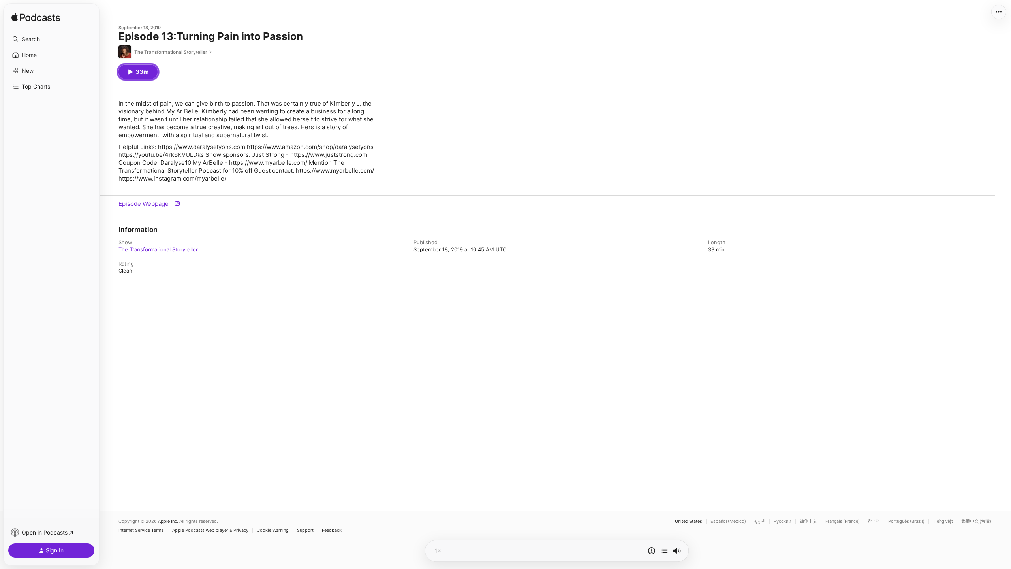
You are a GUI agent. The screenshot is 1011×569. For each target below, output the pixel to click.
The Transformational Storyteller (158, 249)
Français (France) (842, 521)
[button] (51, 39)
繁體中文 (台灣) (976, 521)
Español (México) (728, 521)
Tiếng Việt (943, 521)
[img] (35, 18)
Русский (782, 521)
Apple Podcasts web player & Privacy (210, 530)
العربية (759, 521)
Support (305, 530)
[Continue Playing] (664, 550)
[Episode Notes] (651, 550)
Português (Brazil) (906, 521)
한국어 (874, 521)
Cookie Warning (273, 530)
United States (688, 521)
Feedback (332, 530)
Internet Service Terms (141, 530)
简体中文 (808, 521)
